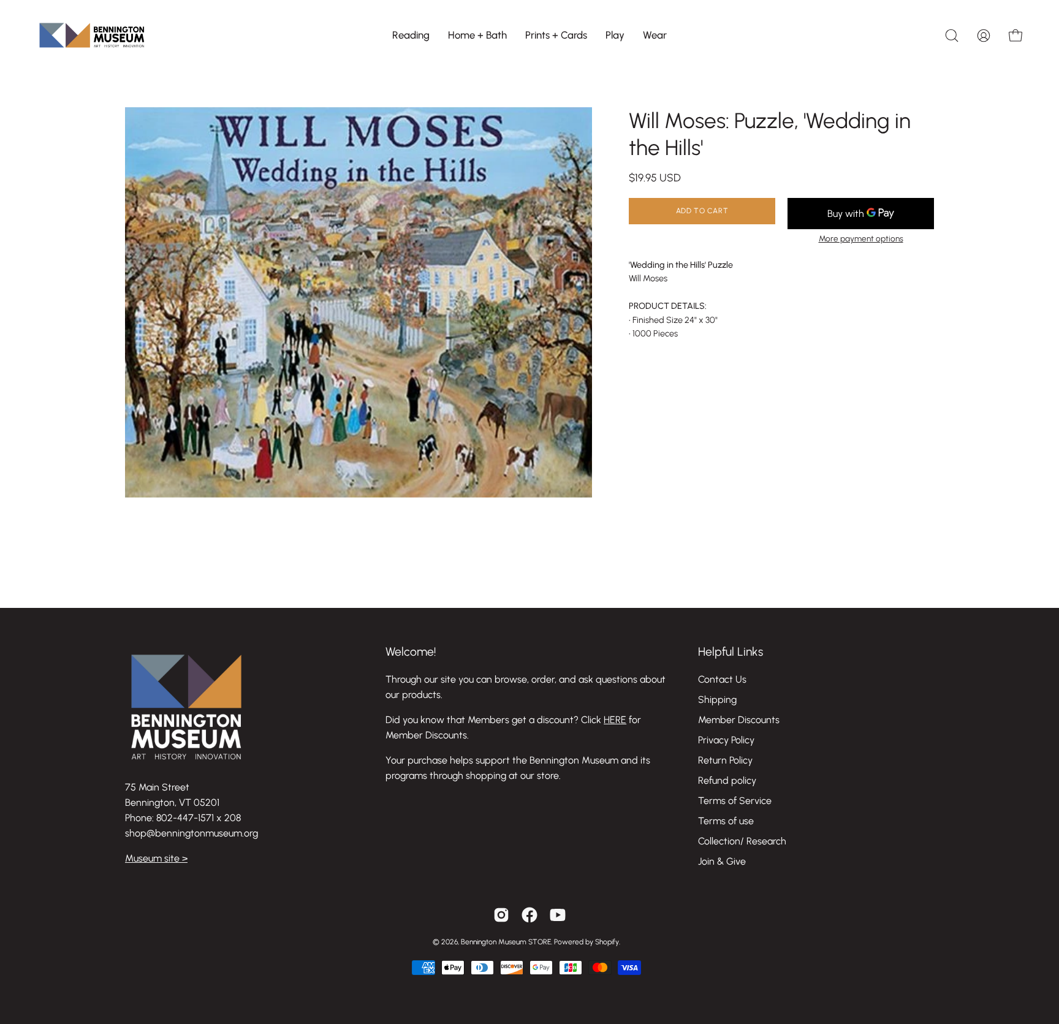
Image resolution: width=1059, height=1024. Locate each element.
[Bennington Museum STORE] (92, 35)
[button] (411, 35)
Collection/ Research (742, 841)
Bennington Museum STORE (506, 942)
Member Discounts (739, 720)
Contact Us (722, 679)
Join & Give (722, 861)
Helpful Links (730, 652)
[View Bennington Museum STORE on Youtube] (557, 915)
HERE (615, 720)
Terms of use (726, 821)
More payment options (861, 238)
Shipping (717, 699)
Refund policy (727, 780)
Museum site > (156, 858)
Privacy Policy (726, 740)
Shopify (607, 942)
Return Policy (725, 760)
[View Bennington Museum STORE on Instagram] (501, 915)
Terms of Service (735, 800)
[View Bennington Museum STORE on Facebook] (529, 915)
